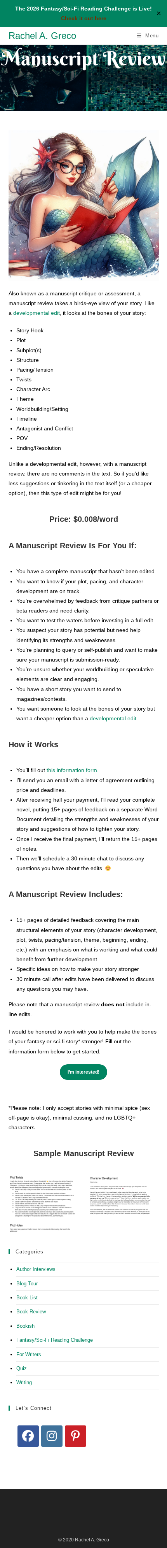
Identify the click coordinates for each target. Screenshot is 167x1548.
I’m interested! (83, 1072)
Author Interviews (36, 1269)
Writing (24, 1382)
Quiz (21, 1368)
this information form (72, 770)
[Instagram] (52, 1436)
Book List (27, 1298)
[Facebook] (28, 1436)
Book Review (31, 1312)
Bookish (25, 1326)
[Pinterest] (75, 1436)
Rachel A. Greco (42, 35)
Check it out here (83, 18)
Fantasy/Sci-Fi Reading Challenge (54, 1340)
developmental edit (36, 313)
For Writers (28, 1354)
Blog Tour (27, 1283)
